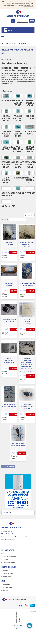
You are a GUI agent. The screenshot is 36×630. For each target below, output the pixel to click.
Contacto (5, 590)
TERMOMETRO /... (19, 179)
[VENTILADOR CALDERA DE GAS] (18, 158)
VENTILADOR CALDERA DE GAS (18, 164)
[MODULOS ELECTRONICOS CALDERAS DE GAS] (30, 111)
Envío (4, 554)
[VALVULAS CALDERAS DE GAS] (18, 111)
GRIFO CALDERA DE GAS (6, 180)
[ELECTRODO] (30, 188)
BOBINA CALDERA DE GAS (6, 118)
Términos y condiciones (9, 556)
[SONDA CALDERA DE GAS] (18, 127)
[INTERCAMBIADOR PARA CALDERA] (30, 127)
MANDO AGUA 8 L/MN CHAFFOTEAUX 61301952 (26, 244)
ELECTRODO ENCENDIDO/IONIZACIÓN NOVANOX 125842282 (27, 283)
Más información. (28, 5)
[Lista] (29, 215)
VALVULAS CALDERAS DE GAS (18, 118)
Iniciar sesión (23, 21)
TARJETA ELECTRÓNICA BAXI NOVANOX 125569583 (9, 283)
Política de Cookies (8, 573)
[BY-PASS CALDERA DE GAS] (30, 96)
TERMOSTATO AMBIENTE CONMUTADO (27, 322)
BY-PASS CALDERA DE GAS (30, 102)
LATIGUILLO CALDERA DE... (30, 180)
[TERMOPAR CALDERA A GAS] (6, 127)
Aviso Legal (6, 570)
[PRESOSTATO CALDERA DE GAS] (30, 158)
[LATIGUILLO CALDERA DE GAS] (30, 173)
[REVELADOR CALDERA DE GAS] (18, 96)
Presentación (6, 584)
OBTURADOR (18, 193)
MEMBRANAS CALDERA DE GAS (7, 164)
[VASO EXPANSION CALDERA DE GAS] (18, 142)
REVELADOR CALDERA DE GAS (18, 102)
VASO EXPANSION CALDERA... (18, 149)
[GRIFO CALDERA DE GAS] (6, 173)
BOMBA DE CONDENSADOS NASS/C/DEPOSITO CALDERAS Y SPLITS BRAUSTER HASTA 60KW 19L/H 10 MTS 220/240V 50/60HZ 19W (26, 365)
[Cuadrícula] (26, 215)
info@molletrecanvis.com (14, 534)
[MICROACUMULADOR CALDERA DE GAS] (6, 96)
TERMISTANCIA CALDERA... (8, 148)
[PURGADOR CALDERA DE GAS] (30, 142)
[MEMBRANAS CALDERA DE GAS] (6, 158)
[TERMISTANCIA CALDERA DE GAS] (6, 142)
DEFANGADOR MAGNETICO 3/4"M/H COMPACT (26, 407)
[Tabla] (32, 215)
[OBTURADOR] (18, 188)
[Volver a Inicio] (2, 43)
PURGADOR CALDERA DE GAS (29, 149)
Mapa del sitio (7, 576)
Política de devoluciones (9, 562)
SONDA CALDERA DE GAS (18, 133)
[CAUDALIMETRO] (6, 201)
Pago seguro (6, 559)
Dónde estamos (7, 587)
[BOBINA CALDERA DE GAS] (6, 111)
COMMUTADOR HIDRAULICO (7, 194)
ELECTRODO (30, 193)
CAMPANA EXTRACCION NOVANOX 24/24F (9, 360)
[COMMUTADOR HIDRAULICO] (6, 188)
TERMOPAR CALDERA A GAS (6, 133)
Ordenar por (4, 219)
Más (2, 86)
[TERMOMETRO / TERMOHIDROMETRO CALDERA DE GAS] (18, 173)
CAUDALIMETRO (8, 206)
